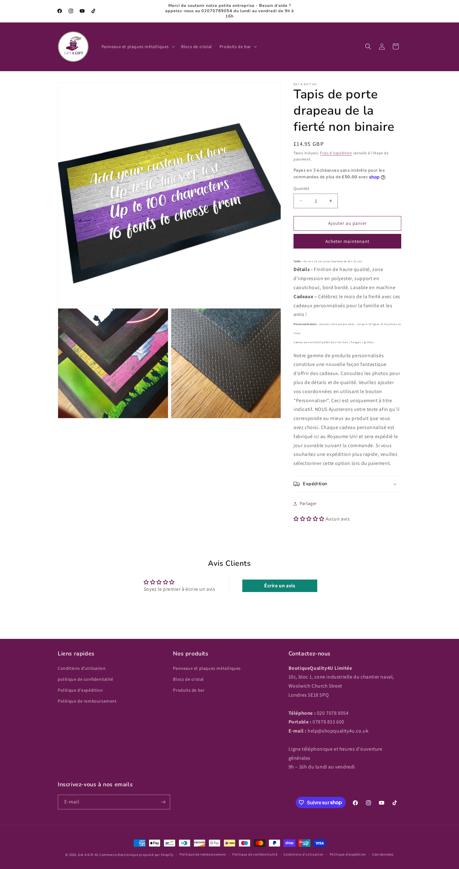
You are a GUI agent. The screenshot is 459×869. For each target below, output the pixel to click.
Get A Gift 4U (88, 854)
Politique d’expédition (348, 854)
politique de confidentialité (85, 679)
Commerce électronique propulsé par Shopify (136, 854)
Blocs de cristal (188, 679)
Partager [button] (308, 503)
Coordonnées (383, 854)
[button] (138, 46)
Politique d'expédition (80, 690)
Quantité (301, 188)
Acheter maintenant (347, 241)
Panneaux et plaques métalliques (207, 668)
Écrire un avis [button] (279, 585)
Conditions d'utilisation (82, 668)
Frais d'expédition (336, 153)
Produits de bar (189, 690)
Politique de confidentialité (255, 854)
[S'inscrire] (163, 802)
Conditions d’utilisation (303, 854)
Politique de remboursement (87, 701)
